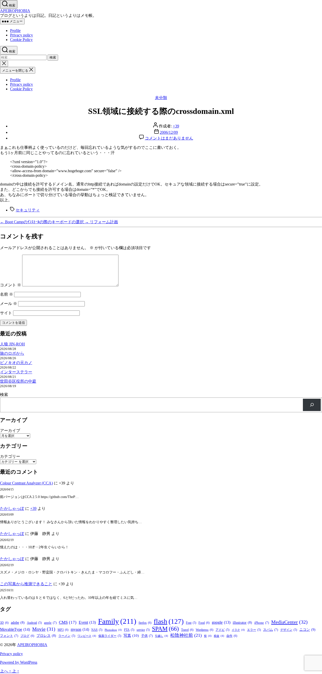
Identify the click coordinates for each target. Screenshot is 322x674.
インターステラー (16, 372)
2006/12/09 (169, 132)
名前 (6, 294)
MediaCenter (289, 622)
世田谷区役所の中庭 (18, 381)
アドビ (222, 630)
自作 (231, 636)
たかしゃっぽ (12, 508)
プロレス (46, 636)
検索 (4, 394)
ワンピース (86, 636)
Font (191, 622)
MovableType (15, 629)
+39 (176, 126)
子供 (147, 636)
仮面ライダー (109, 636)
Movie (43, 629)
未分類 (161, 98)
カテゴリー (10, 456)
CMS (67, 622)
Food (204, 622)
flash (169, 621)
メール (8, 303)
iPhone (261, 622)
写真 (131, 636)
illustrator (242, 622)
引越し (161, 636)
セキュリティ (28, 210)
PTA (129, 630)
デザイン (288, 630)
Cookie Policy (21, 39)
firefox (145, 622)
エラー (254, 630)
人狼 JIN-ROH (12, 344)
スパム (270, 630)
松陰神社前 (186, 635)
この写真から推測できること (26, 584)
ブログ (27, 636)
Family (117, 621)
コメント (10, 285)
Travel (187, 630)
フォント (9, 636)
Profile (15, 30)
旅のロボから (12, 353)
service (143, 630)
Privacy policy (21, 35)
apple (50, 622)
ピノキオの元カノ (16, 363)
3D (4, 622)
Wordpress (204, 630)
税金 (219, 636)
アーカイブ (10, 430)
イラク (238, 629)
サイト (6, 313)
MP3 (63, 630)
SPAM (165, 628)
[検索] (312, 405)
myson (80, 629)
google (221, 622)
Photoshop (113, 629)
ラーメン (66, 636)
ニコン (307, 629)
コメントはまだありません (169, 138)
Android (34, 622)
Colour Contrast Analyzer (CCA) (26, 483)
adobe (18, 622)
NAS (96, 630)
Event (87, 622)
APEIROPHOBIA (15, 11)
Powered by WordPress (18, 662)
